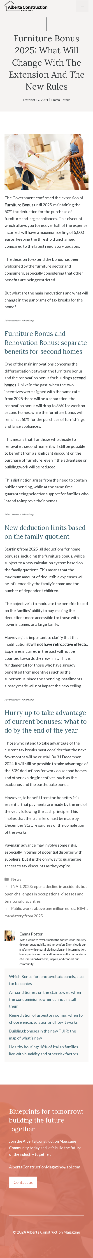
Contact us (23, 1182)
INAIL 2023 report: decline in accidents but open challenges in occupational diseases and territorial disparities (46, 894)
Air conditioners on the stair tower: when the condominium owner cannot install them (45, 999)
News (16, 879)
